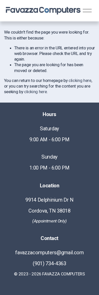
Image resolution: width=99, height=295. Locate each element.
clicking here (80, 80)
